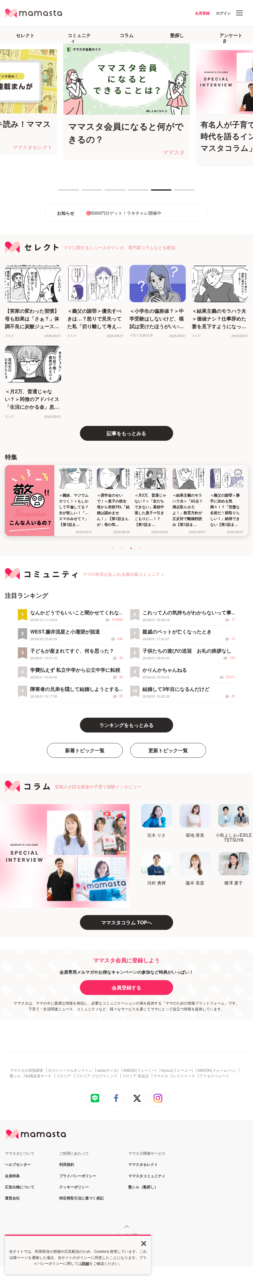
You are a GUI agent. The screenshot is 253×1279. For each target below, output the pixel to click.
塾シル (15, 1076)
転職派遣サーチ (39, 1076)
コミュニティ (79, 38)
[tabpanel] (130, 108)
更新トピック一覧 (168, 750)
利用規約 (66, 1164)
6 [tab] (177, 192)
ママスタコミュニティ (146, 1176)
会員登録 (202, 13)
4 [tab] (131, 192)
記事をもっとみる (126, 433)
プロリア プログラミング (96, 1076)
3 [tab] (108, 192)
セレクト (25, 35)
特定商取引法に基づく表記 (81, 1198)
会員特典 (12, 1176)
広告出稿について (20, 1187)
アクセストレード (214, 1076)
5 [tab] (154, 192)
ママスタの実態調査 (26, 1070)
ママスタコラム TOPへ (126, 922)
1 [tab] (61, 192)
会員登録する (126, 987)
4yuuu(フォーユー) (177, 1070)
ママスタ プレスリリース (174, 1076)
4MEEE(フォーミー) (140, 1070)
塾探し (177, 35)
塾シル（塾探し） (143, 1187)
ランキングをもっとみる (126, 724)
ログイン (223, 13)
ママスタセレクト (143, 1164)
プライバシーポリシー (77, 1176)
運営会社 (12, 1198)
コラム (127, 35)
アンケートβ (231, 38)
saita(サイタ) (107, 1070)
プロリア (63, 1076)
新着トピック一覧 (85, 750)
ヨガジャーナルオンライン (70, 1070)
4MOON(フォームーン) (216, 1070)
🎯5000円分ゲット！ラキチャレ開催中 (123, 213)
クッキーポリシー (74, 1187)
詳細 (85, 1263)
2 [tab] (84, 192)
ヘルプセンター (18, 1164)
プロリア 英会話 (135, 1076)
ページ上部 (126, 1235)
